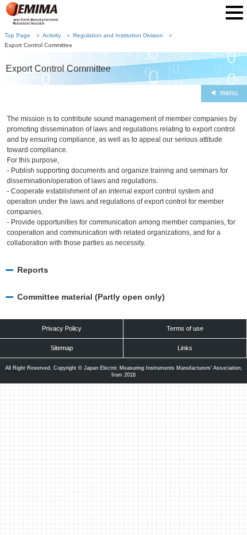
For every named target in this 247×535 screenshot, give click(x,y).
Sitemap (62, 347)
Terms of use (185, 328)
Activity (52, 35)
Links (184, 347)
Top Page (17, 35)
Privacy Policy (62, 328)
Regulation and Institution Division (118, 35)
